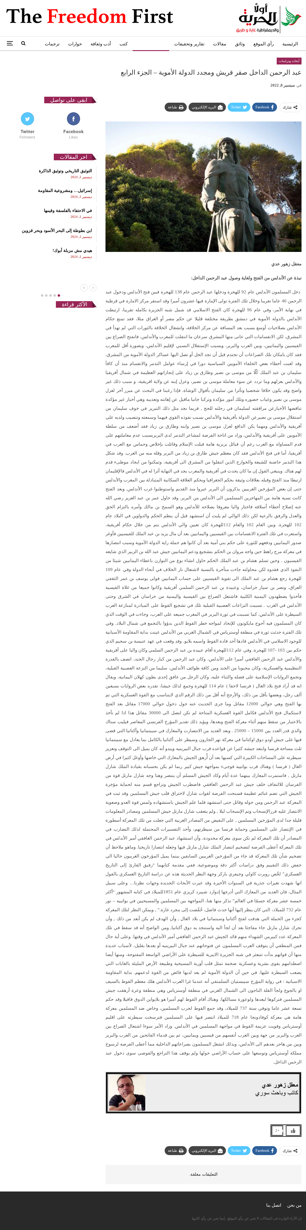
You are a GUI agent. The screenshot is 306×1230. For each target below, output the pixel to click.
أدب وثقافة (101, 43)
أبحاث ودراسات (151, 43)
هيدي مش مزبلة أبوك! (72, 250)
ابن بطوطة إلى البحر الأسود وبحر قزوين (57, 230)
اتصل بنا (273, 1205)
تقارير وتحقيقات (189, 43)
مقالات (219, 43)
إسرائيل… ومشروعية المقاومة (65, 190)
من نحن (294, 1205)
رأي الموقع (263, 43)
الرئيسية (290, 43)
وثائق (240, 43)
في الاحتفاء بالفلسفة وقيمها (68, 210)
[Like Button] (293, 1130)
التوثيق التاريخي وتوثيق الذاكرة (65, 171)
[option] (50, 213)
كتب (124, 43)
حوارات (75, 43)
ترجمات (52, 43)
